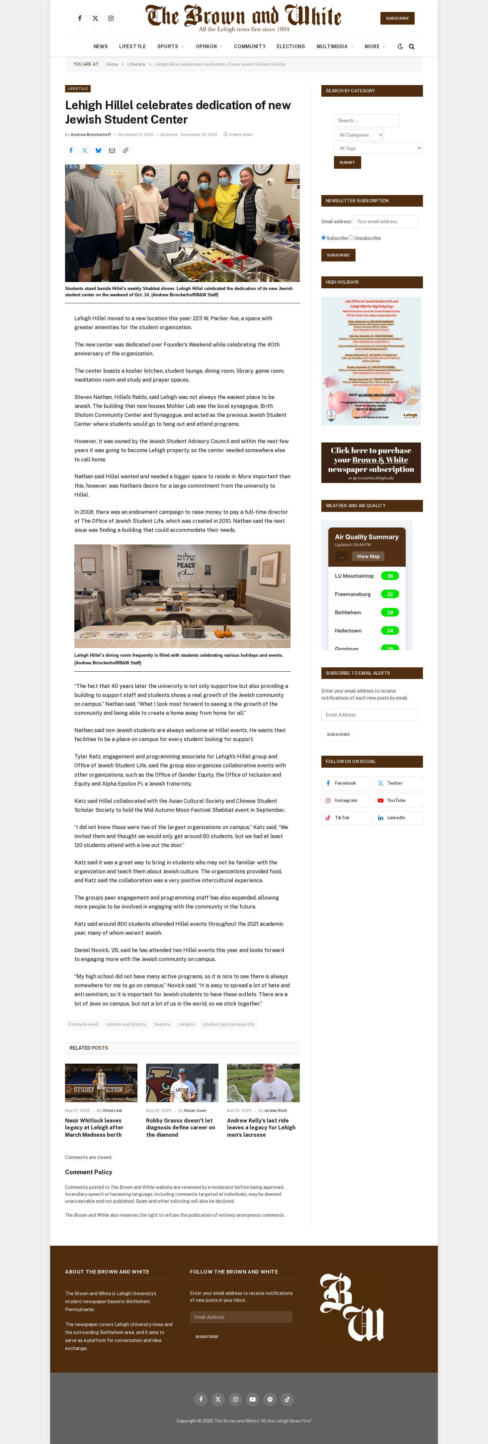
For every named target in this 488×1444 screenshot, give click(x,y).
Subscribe (397, 18)
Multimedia (332, 46)
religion (187, 1024)
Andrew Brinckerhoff (91, 134)
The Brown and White (235, 1420)
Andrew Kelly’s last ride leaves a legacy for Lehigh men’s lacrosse (261, 1127)
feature (163, 1024)
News (101, 46)
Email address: (337, 221)
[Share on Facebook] (71, 150)
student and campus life (228, 1024)
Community (250, 46)
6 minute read (83, 1024)
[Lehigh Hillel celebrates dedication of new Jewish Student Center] (182, 223)
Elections (291, 46)
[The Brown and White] (244, 18)
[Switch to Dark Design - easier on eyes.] (400, 46)
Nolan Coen (195, 1110)
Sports (168, 46)
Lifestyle (132, 46)
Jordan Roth (275, 1110)
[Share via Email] (112, 150)
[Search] (411, 46)
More (372, 46)
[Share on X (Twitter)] (85, 150)
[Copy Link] (125, 150)
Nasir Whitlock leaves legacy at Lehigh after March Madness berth (94, 1127)
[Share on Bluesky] (98, 150)
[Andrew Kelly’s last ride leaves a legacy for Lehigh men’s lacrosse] (263, 1083)
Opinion (206, 46)
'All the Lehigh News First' (286, 1420)
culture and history (126, 1024)
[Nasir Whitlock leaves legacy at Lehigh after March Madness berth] (101, 1083)
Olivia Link (112, 1110)
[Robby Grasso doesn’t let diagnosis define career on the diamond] (182, 1083)
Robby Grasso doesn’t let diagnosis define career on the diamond (180, 1127)
